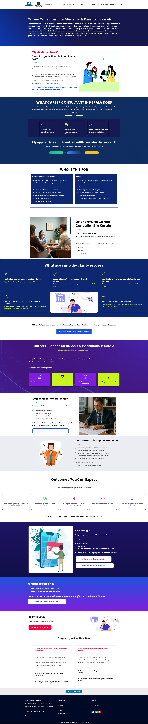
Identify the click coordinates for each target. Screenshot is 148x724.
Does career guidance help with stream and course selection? (95, 671)
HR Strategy (104, 4)
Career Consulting (78, 4)
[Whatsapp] (96, 712)
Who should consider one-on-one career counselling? (49, 674)
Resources (94, 4)
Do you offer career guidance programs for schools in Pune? (95, 679)
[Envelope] (99, 712)
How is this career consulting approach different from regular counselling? (51, 682)
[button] (87, 4)
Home (63, 4)
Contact (120, 4)
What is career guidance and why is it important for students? (51, 649)
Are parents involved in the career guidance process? (93, 649)
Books (86, 4)
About (69, 4)
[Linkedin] (92, 712)
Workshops (113, 4)
